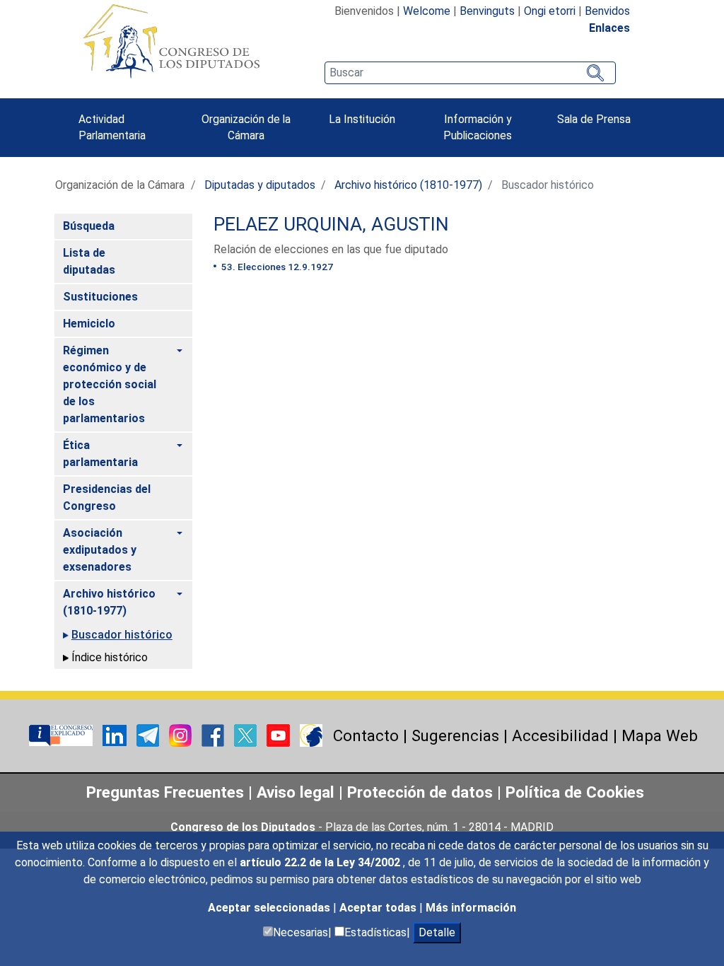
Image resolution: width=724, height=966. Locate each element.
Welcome (426, 11)
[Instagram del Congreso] (181, 734)
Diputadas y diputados (259, 185)
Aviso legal (298, 792)
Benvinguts (487, 11)
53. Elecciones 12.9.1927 (276, 266)
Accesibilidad (560, 735)
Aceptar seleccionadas (270, 907)
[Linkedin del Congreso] (116, 734)
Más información (471, 907)
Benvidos (607, 11)
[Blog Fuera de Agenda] (311, 734)
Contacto (366, 735)
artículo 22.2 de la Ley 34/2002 (321, 862)
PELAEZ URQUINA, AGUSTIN (331, 224)
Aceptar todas (379, 907)
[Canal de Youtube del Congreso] (279, 734)
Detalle (437, 932)
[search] (470, 73)
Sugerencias (455, 735)
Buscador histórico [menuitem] (122, 634)
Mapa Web (659, 735)
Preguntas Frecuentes (165, 792)
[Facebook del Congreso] (214, 734)
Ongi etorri (550, 11)
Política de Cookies (575, 792)
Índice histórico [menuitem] (109, 657)
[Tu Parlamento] (62, 734)
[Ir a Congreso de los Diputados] (171, 41)
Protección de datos (420, 792)
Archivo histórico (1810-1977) (408, 185)
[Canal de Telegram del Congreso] (149, 734)
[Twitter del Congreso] (246, 734)
